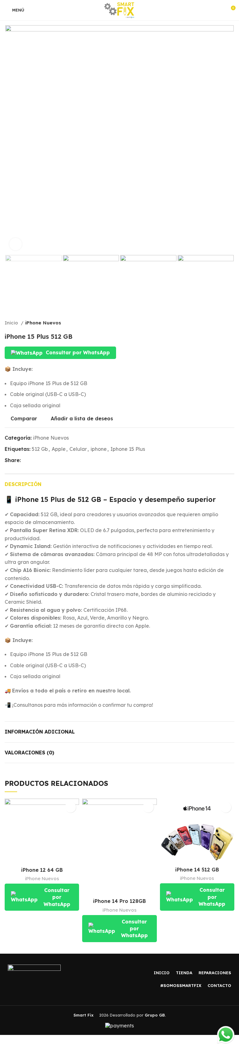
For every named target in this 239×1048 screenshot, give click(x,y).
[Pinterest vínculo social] (40, 460)
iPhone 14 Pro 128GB (119, 901)
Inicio (12, 323)
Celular (78, 449)
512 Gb (40, 449)
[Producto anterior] (219, 323)
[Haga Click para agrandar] (15, 244)
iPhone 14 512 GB (197, 869)
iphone (99, 449)
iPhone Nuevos (43, 323)
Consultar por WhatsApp (78, 352)
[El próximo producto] (231, 323)
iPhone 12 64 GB (42, 870)
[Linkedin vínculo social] (47, 460)
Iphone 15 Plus (127, 449)
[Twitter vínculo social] (33, 460)
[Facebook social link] (26, 460)
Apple (59, 449)
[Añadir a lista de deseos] (70, 807)
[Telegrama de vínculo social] (54, 460)
